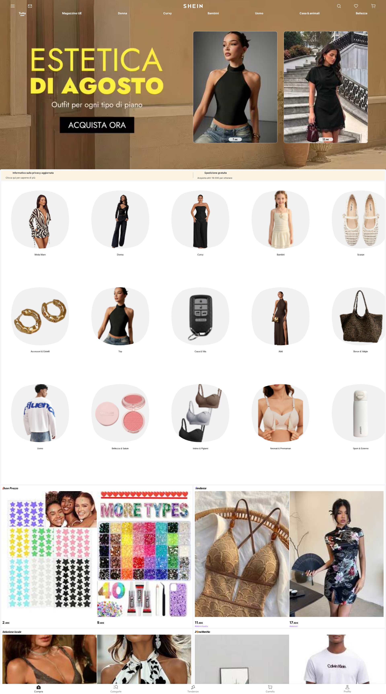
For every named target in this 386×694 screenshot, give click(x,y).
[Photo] (40, 219)
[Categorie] (10, 6)
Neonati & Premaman (280, 448)
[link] (33, 6)
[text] (235, 139)
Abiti (281, 351)
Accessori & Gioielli (40, 351)
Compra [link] (38, 691)
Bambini (280, 254)
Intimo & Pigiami (200, 448)
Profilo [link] (347, 691)
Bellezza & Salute (120, 448)
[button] (373, 6)
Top (120, 351)
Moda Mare (40, 254)
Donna (120, 254)
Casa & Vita (200, 351)
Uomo (40, 448)
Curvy (200, 254)
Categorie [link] (115, 691)
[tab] (22, 14)
